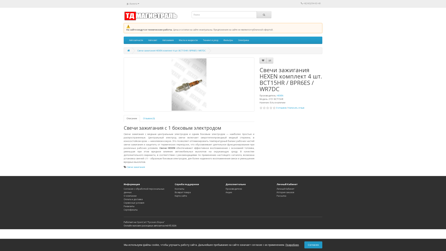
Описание (131, 118)
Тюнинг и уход (210, 40)
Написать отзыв (296, 107)
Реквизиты (129, 206)
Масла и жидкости (188, 40)
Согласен (313, 244)
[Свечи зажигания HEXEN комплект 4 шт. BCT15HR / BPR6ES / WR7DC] (189, 85)
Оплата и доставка (133, 199)
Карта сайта (181, 195)
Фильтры (228, 40)
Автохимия (168, 40)
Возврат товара (183, 192)
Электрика (243, 40)
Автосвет (152, 40)
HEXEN (280, 95)
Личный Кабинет (285, 188)
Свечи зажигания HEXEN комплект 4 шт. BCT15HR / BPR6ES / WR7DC (171, 50)
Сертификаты (131, 209)
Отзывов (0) (149, 118)
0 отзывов (281, 107)
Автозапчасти (136, 40)
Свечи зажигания (136, 167)
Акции (229, 192)
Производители (234, 188)
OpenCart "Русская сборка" (151, 222)
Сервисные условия (134, 202)
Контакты (179, 188)
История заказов (285, 192)
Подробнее (292, 244)
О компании (130, 195)
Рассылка (281, 195)
